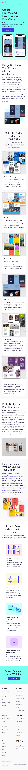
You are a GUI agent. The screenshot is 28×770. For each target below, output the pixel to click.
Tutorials (18, 727)
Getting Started (20, 718)
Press (3, 749)
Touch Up (4, 721)
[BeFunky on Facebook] (23, 745)
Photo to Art (5, 724)
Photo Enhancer (20, 698)
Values (4, 746)
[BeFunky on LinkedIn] (20, 748)
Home (3, 4)
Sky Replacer (19, 704)
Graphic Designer (10, 4)
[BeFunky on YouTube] (23, 748)
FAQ (17, 724)
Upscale (18, 701)
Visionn (4, 705)
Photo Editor (19, 487)
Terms (15, 764)
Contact (4, 755)
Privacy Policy (21, 764)
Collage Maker (6, 694)
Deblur (17, 707)
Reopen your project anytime (9, 431)
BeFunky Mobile (6, 702)
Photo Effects (6, 718)
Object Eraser (19, 695)
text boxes (20, 96)
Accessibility (5, 765)
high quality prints (19, 415)
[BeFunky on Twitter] (20, 745)
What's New (19, 729)
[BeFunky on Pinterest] (17, 745)
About (3, 743)
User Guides (19, 721)
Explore (18, 735)
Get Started (8, 30)
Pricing (4, 699)
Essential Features (7, 729)
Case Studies (19, 732)
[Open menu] (24, 2)
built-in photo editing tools (11, 476)
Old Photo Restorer (21, 710)
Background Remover (19, 691)
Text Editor (5, 727)
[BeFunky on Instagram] (17, 748)
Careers (4, 752)
